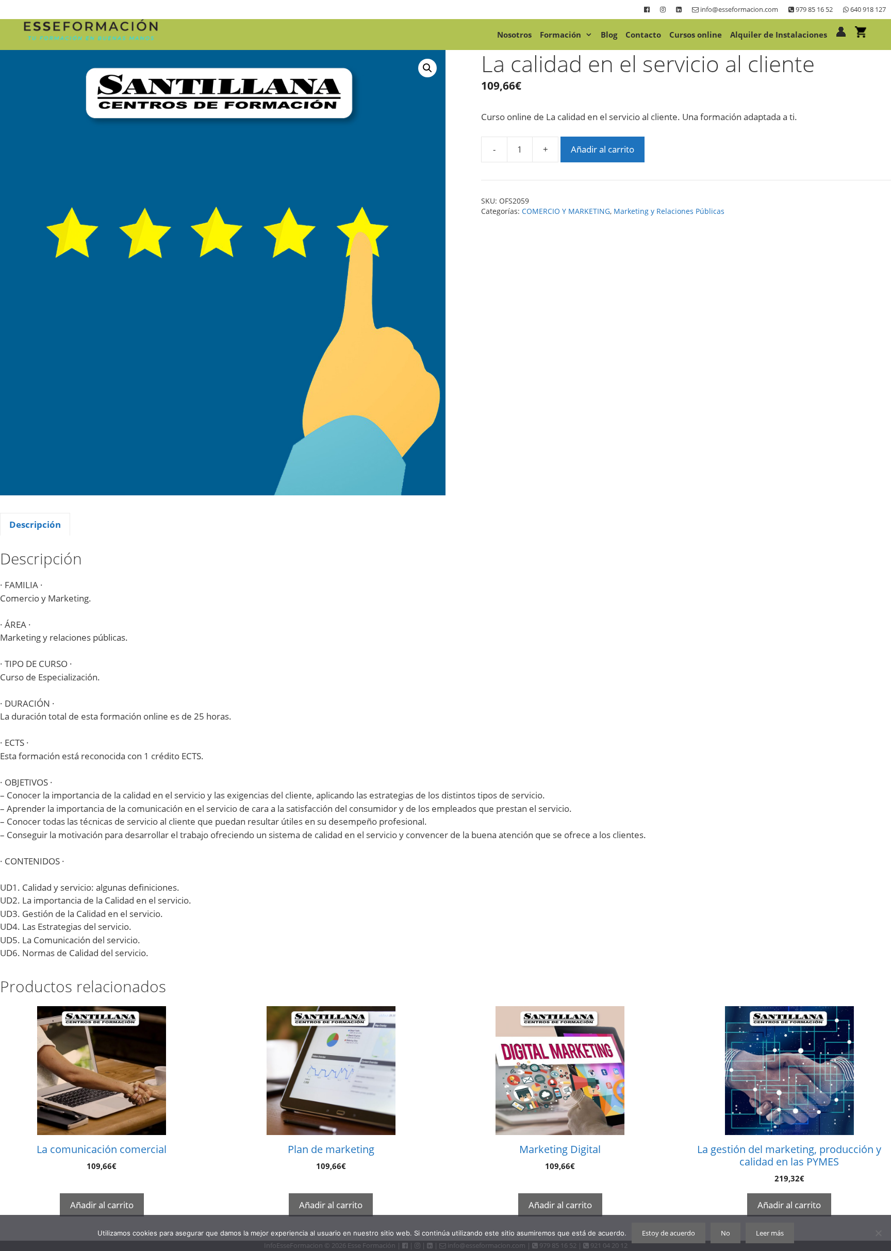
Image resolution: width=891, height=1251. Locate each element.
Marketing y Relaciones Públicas (669, 211)
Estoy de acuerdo (668, 1233)
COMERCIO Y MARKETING (566, 211)
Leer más (770, 1233)
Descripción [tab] (35, 524)
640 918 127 (867, 9)
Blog (609, 34)
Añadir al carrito (602, 149)
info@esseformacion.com (738, 9)
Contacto (643, 34)
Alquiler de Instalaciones (778, 34)
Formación (560, 34)
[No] (878, 1233)
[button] (427, 68)
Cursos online (695, 34)
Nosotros (514, 34)
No (725, 1233)
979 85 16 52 (813, 9)
